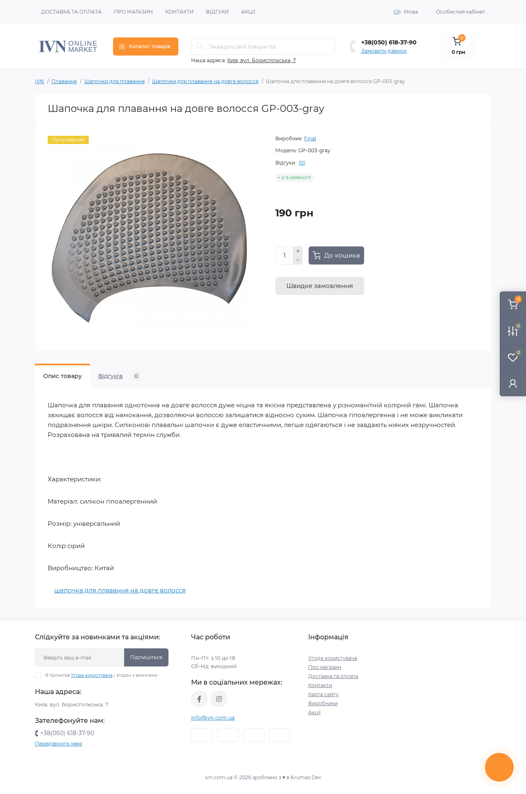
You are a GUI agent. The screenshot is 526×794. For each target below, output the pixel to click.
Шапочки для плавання (114, 81)
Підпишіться (146, 657)
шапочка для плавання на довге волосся (120, 590)
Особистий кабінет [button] (460, 12)
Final (310, 138)
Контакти (179, 12)
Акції (248, 12)
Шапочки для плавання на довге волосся (205, 81)
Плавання (64, 81)
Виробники (323, 703)
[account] (513, 383)
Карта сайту (323, 694)
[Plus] (297, 250)
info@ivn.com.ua (213, 718)
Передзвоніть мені (58, 744)
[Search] (200, 46)
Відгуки (217, 12)
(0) (302, 163)
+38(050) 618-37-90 (389, 42)
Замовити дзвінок (384, 51)
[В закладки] (444, 108)
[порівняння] (469, 108)
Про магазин (133, 12)
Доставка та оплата (71, 12)
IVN (39, 81)
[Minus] (297, 260)
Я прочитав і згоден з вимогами (101, 675)
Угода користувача (92, 675)
